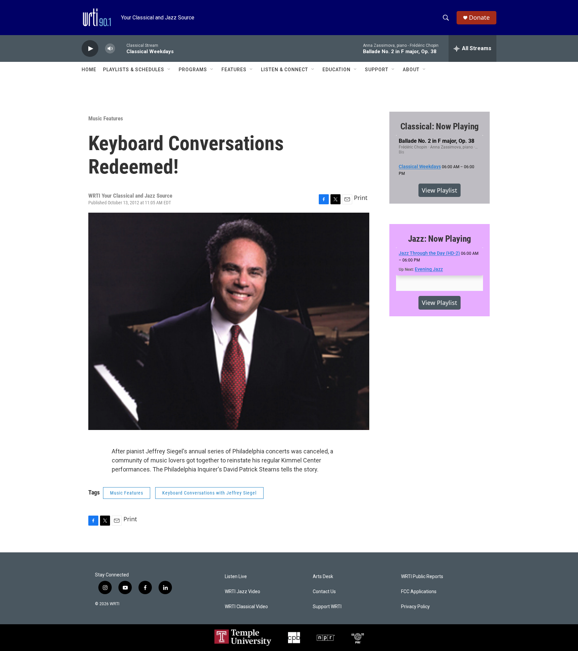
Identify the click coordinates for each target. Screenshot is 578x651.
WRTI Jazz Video (242, 591)
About (411, 69)
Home (89, 69)
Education (336, 69)
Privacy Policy (415, 606)
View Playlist (439, 190)
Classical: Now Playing (439, 126)
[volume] (110, 48)
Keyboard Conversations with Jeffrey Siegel (209, 493)
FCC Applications (419, 591)
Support (376, 69)
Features (234, 69)
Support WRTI (327, 606)
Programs (193, 69)
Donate (479, 17)
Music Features (105, 118)
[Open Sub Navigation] (169, 69)
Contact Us (324, 591)
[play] (90, 48)
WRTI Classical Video (246, 606)
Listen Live (236, 576)
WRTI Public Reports (422, 576)
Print (361, 198)
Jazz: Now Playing (439, 239)
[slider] (121, 48)
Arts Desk (323, 576)
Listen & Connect (284, 69)
